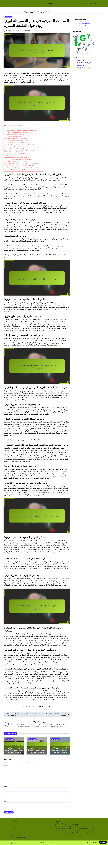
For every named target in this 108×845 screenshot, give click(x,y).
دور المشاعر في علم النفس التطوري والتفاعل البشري (36, 750)
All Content (93, 3)
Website (6, 801)
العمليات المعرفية (7, 16)
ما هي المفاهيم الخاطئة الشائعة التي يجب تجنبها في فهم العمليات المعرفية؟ (24, 167)
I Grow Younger (87, 53)
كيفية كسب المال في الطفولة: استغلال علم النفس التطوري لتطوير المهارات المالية (75, 830)
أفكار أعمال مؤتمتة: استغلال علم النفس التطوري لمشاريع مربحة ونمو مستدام (73, 832)
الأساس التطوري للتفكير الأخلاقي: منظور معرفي (59, 749)
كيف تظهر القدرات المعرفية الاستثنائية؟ (15, 153)
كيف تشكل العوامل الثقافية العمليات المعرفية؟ (17, 157)
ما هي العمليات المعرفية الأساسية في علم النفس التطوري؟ (20, 130)
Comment (7, 765)
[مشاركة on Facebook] (88, 843)
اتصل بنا (86, 3)
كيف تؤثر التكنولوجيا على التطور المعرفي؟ (16, 161)
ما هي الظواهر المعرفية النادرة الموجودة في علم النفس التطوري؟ (22, 151)
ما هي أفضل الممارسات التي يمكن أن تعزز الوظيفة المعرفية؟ (21, 165)
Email (5, 794)
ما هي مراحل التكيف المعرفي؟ (15, 136)
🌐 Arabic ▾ (103, 842)
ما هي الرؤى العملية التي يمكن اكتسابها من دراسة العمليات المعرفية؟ (23, 163)
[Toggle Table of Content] (40, 127)
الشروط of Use (15, 835)
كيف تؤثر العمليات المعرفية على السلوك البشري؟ (18, 132)
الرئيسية (14, 3)
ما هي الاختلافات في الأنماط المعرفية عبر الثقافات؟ (18, 159)
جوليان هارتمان (40, 722)
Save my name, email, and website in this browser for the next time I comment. (25, 809)
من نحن (20, 3)
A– (16, 842)
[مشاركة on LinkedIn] (94, 843)
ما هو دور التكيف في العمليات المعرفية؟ (15, 134)
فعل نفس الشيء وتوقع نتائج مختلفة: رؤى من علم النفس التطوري (70, 824)
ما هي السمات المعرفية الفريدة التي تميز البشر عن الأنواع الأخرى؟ (22, 144)
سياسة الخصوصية (15, 832)
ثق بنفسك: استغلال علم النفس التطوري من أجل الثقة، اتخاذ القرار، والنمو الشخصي (74, 828)
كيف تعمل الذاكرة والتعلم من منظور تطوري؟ (17, 140)
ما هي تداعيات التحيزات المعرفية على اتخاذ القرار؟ (18, 155)
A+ (12, 842)
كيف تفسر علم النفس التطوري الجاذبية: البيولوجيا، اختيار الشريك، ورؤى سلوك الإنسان (85, 23)
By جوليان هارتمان (10, 30)
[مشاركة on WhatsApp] (96, 843)
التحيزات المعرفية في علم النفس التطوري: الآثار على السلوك (13, 750)
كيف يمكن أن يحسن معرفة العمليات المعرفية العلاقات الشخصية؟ (22, 169)
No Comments (27, 30)
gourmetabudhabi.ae (54, 4)
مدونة (12, 830)
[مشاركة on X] (91, 843)
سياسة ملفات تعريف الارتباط (18, 837)
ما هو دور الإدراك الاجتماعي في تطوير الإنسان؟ (17, 148)
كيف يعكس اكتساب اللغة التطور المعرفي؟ (16, 146)
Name (5, 786)
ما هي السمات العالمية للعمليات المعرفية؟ (15, 138)
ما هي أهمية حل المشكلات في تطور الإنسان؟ (17, 142)
